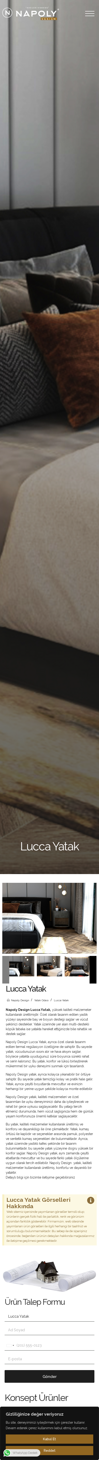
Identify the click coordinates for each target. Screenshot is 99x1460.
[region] (49, 1433)
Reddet (49, 1450)
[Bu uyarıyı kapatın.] (90, 1201)
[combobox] (10, 1346)
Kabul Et (49, 1439)
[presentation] (5, 970)
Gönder (50, 1376)
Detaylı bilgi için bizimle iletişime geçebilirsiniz (41, 1177)
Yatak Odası (41, 1000)
